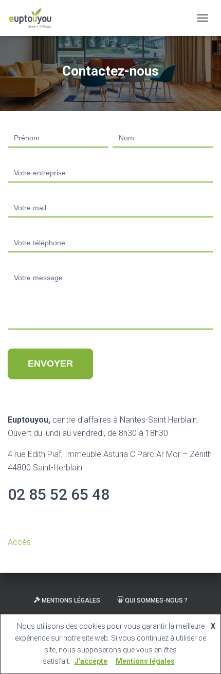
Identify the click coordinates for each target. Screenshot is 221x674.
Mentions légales (71, 600)
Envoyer (50, 363)
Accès (19, 542)
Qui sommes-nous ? (156, 600)
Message (110, 267)
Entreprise (110, 162)
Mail (110, 197)
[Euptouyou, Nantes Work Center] (34, 18)
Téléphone (110, 232)
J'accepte (91, 661)
